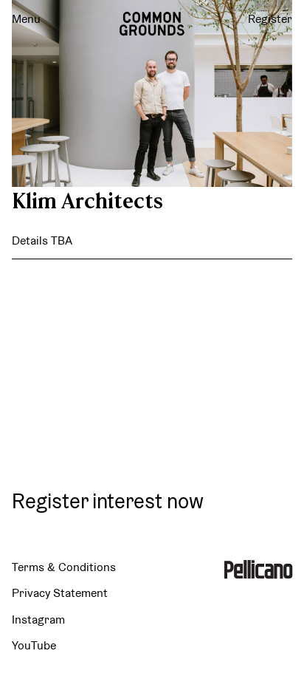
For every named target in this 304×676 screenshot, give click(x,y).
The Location (152, 309)
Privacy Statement (60, 593)
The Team (152, 415)
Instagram (38, 619)
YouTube (34, 645)
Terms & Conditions (64, 567)
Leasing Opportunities (152, 362)
